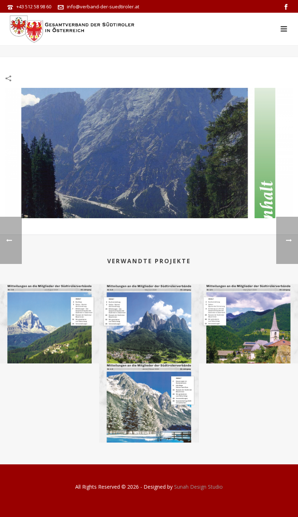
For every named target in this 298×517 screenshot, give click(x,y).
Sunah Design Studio (198, 486)
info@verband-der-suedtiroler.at (103, 6)
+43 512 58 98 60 (33, 6)
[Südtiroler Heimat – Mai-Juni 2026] (148, 312)
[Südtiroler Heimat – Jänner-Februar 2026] (148, 391)
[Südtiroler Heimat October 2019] (149, 152)
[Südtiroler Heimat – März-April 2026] (248, 312)
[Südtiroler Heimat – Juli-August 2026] (49, 312)
